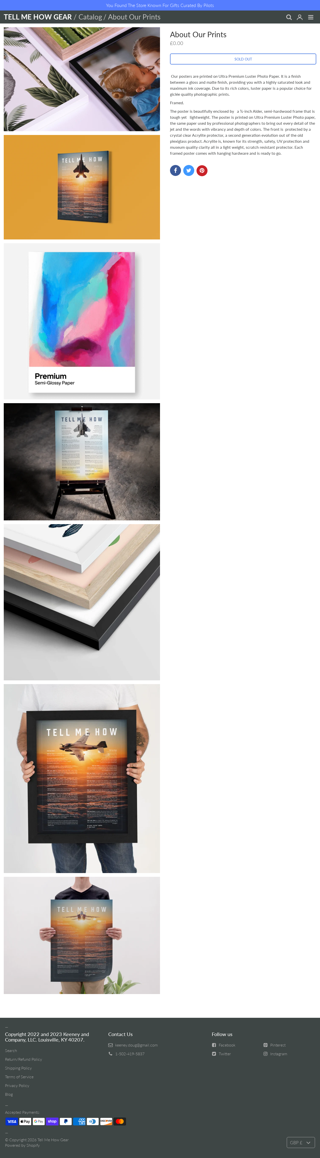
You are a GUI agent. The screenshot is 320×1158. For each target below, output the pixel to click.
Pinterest (278, 1045)
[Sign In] (299, 17)
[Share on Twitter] (188, 170)
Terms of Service (19, 1076)
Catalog (90, 16)
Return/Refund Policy (23, 1059)
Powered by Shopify (22, 1145)
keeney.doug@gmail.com (136, 1045)
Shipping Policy (18, 1068)
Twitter (225, 1053)
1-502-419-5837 (129, 1053)
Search (11, 1050)
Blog (9, 1094)
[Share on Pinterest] (202, 170)
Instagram (278, 1053)
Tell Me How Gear (53, 1139)
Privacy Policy (17, 1085)
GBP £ (296, 1142)
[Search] (288, 17)
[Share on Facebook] (175, 170)
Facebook (227, 1045)
